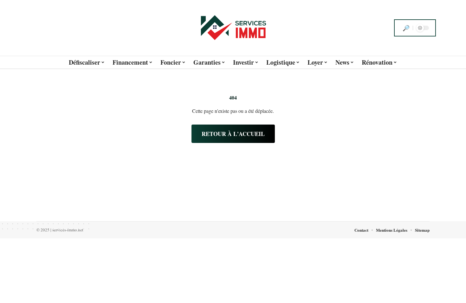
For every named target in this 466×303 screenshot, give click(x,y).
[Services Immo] (233, 28)
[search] (406, 28)
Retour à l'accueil (233, 134)
